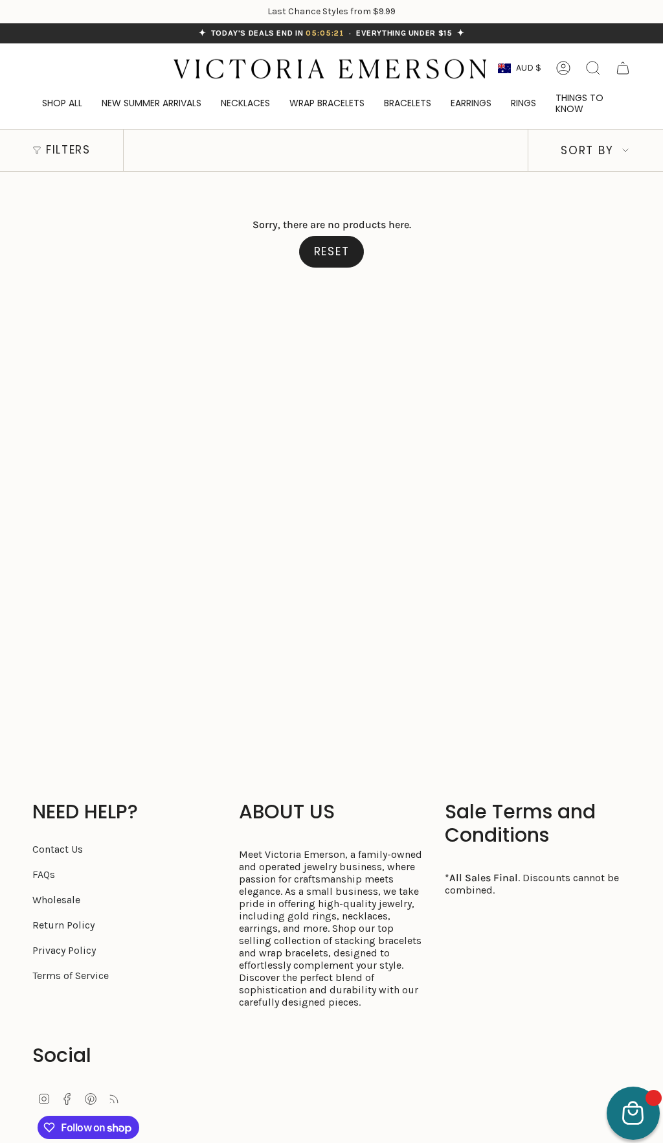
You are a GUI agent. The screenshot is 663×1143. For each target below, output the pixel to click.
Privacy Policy (64, 950)
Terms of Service (70, 975)
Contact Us (57, 849)
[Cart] (623, 68)
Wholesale (56, 900)
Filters (68, 149)
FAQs (43, 874)
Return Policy (63, 925)
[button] (588, 104)
